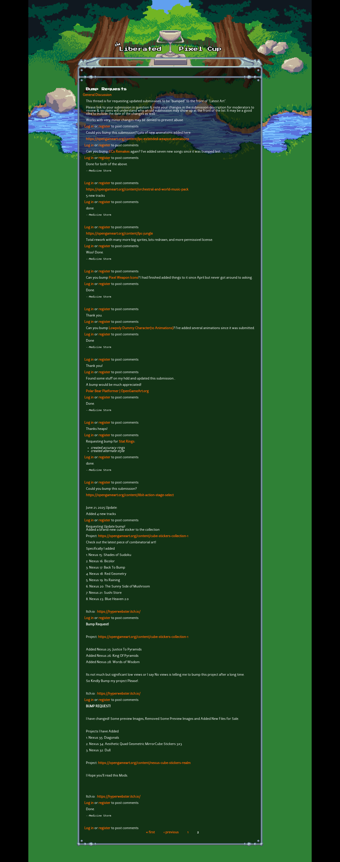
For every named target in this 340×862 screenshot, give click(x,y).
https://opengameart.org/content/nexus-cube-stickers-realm (144, 763)
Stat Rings (126, 441)
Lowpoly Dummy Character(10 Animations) (141, 328)
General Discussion (97, 95)
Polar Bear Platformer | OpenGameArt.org (117, 391)
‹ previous (171, 832)
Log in (89, 126)
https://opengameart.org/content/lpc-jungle (119, 233)
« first (150, 832)
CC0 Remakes (119, 151)
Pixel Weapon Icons (123, 277)
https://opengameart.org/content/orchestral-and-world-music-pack (137, 189)
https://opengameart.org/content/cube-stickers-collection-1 (143, 536)
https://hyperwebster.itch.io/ (118, 611)
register (104, 126)
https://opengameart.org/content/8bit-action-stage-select (130, 495)
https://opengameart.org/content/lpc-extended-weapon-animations (137, 139)
